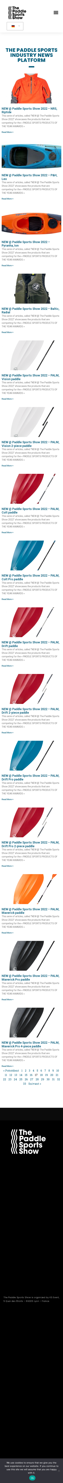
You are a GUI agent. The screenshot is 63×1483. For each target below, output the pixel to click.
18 (41, 1075)
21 (57, 1075)
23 (9, 1079)
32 (58, 1079)
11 (6, 1075)
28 (37, 1079)
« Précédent (11, 1070)
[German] (14, 26)
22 (4, 1079)
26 (26, 1079)
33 (24, 1083)
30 (48, 1079)
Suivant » (34, 1083)
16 (31, 1075)
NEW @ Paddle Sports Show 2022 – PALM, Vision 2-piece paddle (30, 444)
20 (51, 1075)
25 (20, 1079)
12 (10, 1075)
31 (53, 1079)
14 (20, 1075)
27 (31, 1079)
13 (15, 1075)
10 (57, 1070)
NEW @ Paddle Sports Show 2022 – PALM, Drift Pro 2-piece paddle (30, 844)
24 (15, 1079)
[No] (58, 1470)
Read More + (7, 132)
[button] (56, 12)
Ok (32, 1478)
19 (46, 1075)
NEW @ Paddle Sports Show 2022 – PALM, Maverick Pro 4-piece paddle (30, 1044)
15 (26, 1075)
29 (42, 1079)
